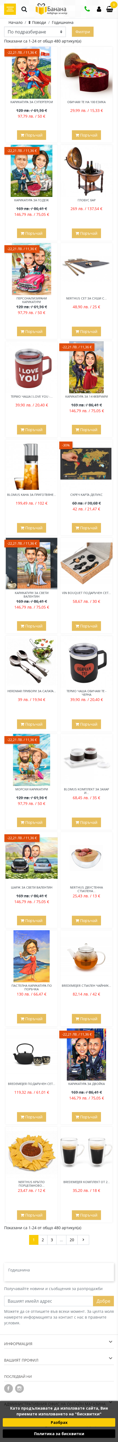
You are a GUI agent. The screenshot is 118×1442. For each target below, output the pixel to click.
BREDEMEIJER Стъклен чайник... (86, 985)
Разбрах (59, 1422)
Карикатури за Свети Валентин (32, 594)
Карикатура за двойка (86, 1084)
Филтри (82, 31)
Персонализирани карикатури (31, 300)
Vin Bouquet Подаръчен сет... (86, 593)
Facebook (8, 1388)
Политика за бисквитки (59, 1433)
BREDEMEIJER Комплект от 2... (86, 1182)
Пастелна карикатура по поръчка (32, 987)
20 (72, 1239)
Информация (18, 1343)
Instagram (19, 1388)
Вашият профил (21, 1360)
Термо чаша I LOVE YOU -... (32, 396)
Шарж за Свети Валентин (31, 887)
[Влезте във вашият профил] (99, 9)
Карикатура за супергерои (31, 102)
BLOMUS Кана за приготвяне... (31, 495)
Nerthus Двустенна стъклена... (86, 889)
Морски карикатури (31, 789)
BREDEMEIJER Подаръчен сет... (31, 1084)
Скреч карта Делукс (86, 495)
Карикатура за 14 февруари (86, 396)
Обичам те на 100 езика (86, 102)
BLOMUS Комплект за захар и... (86, 791)
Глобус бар (86, 200)
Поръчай (33, 135)
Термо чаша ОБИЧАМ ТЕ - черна (86, 693)
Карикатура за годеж (31, 200)
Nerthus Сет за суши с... (86, 298)
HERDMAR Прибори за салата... (31, 691)
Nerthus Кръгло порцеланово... (31, 1183)
